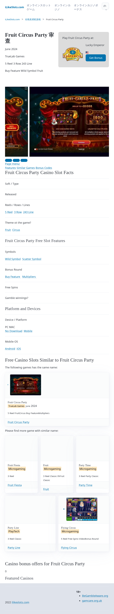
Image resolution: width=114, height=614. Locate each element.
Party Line (14, 547)
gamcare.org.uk (92, 600)
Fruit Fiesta (15, 485)
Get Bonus (95, 58)
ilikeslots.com (20, 602)
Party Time (85, 485)
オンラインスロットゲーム (39, 7)
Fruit (46, 489)
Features (10, 168)
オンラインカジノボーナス (86, 7)
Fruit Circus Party (18, 422)
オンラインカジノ (62, 7)
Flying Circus (69, 547)
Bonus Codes (44, 168)
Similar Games (26, 168)
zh (104, 6)
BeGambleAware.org (95, 596)
